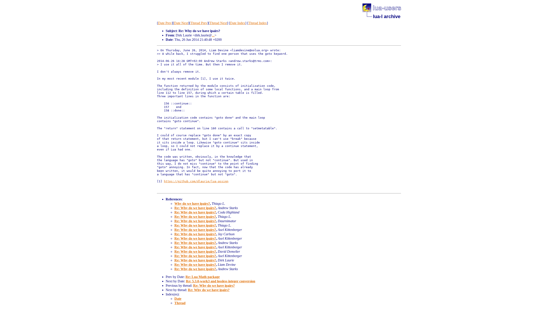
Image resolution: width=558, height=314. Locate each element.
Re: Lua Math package (202, 277)
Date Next (181, 23)
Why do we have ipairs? (192, 203)
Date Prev (165, 23)
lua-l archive (386, 16)
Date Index (237, 23)
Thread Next (218, 23)
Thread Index (257, 23)
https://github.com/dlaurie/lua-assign (196, 181)
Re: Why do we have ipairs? (195, 208)
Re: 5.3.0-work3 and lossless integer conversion (220, 281)
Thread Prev (198, 23)
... (213, 35)
